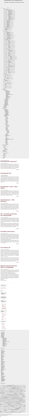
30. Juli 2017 (2, 233)
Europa (2, 358)
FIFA (23, 394)
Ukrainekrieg (16, 409)
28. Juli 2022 (2, 163)
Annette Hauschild (10, 10)
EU (3, 394)
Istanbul (15, 399)
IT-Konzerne (17, 399)
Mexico (7, 141)
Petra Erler (9, 18)
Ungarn (7, 134)
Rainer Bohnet (2, 336)
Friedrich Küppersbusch (11, 396)
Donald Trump (2, 393)
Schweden (2, 407)
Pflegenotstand (2, 405)
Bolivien (9, 72)
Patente (25, 404)
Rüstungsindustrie (17, 406)
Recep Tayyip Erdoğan (14, 405)
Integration (2, 363)
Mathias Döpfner (3, 402)
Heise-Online (2, 398)
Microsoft (20, 402)
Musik (4, 157)
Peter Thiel (0, 405)
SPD (20, 407)
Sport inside (22, 407)
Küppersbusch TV (8, 26)
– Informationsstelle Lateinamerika (5, 341)
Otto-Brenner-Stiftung (15, 404)
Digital (5, 83)
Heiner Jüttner (6, 101)
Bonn (4, 146)
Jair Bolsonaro (24, 399)
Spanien (9, 55)
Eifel (7, 78)
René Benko (23, 405)
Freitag (2, 396)
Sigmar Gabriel (8, 407)
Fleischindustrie (10, 35)
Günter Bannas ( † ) (8, 93)
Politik (3, 108)
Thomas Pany (24, 408)
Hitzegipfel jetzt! (3, 327)
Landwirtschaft (17, 401)
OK (0, 416)
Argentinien (7, 144)
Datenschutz (5, 106)
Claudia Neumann (8, 221)
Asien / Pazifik (6, 116)
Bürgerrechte (2, 355)
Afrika (1, 350)
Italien (20, 399)
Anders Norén (3, 415)
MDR (4, 402)
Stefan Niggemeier (24, 407)
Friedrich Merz (16, 396)
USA (8, 68)
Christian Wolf (6, 100)
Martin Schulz (1, 402)
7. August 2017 (2, 217)
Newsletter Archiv (7, 105)
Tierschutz (7, 113)
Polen (9, 49)
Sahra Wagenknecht (20, 406)
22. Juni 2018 (2, 203)
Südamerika (8, 70)
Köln (5, 76)
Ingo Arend (2, 335)
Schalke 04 (1, 407)
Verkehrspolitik (8, 37)
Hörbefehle (6, 80)
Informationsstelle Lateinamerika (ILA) (4, 399)
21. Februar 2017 (2, 249)
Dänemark (11, 56)
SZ (9, 408)
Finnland (11, 57)
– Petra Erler (3, 344)
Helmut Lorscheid (9, 22)
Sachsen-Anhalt (3, 326)
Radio (5, 84)
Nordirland (11, 51)
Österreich (9, 53)
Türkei (6, 133)
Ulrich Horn (7, 98)
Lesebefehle (4, 79)
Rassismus (10, 405)
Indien (22, 398)
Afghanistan (9, 62)
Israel (9, 64)
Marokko (7, 121)
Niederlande (23, 403)
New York (21, 403)
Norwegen (11, 58)
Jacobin (22, 399)
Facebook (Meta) (8, 394)
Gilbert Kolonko (10, 12)
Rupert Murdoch (9, 406)
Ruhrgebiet (6, 148)
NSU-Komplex (3, 404)
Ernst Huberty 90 (5, 247)
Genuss (4, 85)
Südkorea (7, 118)
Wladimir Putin (12, 411)
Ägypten (7, 120)
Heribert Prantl (10, 398)
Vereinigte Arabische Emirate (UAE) (9, 139)
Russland (7, 128)
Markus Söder (24, 401)
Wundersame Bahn (7, 412)
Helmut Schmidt (8, 398)
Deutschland (6, 31)
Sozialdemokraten (15, 407)
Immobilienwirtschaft (17, 398)
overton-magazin (20, 404)
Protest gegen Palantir (4, 328)
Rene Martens (18, 405)
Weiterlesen (17, 169)
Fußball (23, 396)
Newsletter (18, 403)
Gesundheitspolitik (3, 361)
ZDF (12, 412)
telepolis (18, 408)
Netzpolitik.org (14, 403)
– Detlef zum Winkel (4, 339)
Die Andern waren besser (8, 231)
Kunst (5, 87)
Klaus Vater (9, 16)
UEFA (10, 409)
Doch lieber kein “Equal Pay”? (9, 161)
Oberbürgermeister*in (6, 404)
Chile (6, 143)
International (6, 39)
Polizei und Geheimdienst (3, 323)
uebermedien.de (7, 409)
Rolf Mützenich (3, 406)
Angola (9, 45)
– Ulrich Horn (3, 345)
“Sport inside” (3, 254)
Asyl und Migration (3, 351)
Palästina (24, 404)
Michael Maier (18, 402)
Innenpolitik (8, 33)
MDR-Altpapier (7, 402)
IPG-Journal (10, 399)
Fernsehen (21, 394)
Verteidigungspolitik (7, 114)
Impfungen (21, 398)
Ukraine (9, 60)
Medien (4, 81)
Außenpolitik (8, 32)
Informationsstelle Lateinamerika (9, 94)
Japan (8, 41)
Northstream (24, 403)
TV (1, 375)
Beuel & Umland (3, 354)
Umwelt (21, 409)
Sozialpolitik (2, 374)
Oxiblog (22, 404)
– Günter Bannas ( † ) (4, 340)
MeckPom (3, 305)
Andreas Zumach (8, 20)
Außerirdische (2, 353)
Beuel (5, 74)
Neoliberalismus (11, 403)
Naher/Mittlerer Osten (3, 369)
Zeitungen (5, 154)
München (2, 403)
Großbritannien (7, 125)
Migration (22, 402)
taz (15, 408)
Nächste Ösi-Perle (3, 313)
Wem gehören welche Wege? (4, 319)
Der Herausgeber (7, 29)
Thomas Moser (21, 408)
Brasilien (7, 142)
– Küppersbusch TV (4, 343)
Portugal (6, 405)
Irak (11, 399)
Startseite (4, 8)
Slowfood (11, 407)
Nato (7, 403)
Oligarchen (12, 404)
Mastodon (6, 28)
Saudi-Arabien (7, 138)
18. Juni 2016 (2, 269)
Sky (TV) (10, 407)
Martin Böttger (8, 24)
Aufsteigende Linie (6, 173)
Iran (6, 136)
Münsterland (6, 149)
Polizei (5, 405)
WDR (1, 411)
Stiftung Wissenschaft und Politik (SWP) (3, 408)
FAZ (14, 394)
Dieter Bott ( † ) (7, 92)
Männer (2, 317)
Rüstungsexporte (15, 406)
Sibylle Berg (6, 407)
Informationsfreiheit (3, 362)
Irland (6, 126)
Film (4, 156)
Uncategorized (2, 377)
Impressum (6, 30)
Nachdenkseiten (5, 403)
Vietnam (9, 43)
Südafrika (9, 47)
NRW (1, 404)
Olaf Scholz (10, 404)
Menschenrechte (14, 402)
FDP (16, 394)
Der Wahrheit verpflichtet (3, 316)
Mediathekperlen (5, 151)
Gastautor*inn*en (6, 90)
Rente (21, 405)
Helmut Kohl (5, 398)
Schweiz (9, 54)
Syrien (8, 408)
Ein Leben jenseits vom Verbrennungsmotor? (4, 308)
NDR (9, 403)
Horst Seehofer (13, 398)
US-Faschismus (2, 378)
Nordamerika (2, 370)
